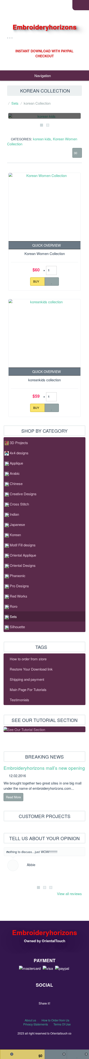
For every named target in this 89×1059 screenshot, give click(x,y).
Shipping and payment (27, 679)
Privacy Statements (35, 1024)
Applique (16, 463)
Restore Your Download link (31, 669)
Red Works (18, 595)
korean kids (42, 138)
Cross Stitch (19, 503)
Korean (15, 534)
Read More (13, 797)
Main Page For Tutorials (28, 689)
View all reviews (69, 893)
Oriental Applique (23, 555)
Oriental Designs (23, 565)
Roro (13, 606)
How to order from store (28, 658)
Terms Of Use (62, 1024)
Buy (36, 281)
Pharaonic (17, 575)
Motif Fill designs (23, 544)
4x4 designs (19, 452)
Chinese (16, 483)
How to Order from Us (55, 1020)
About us (30, 1020)
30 (76, 153)
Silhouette (17, 626)
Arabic (15, 473)
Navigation (43, 75)
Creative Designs (23, 493)
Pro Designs (19, 585)
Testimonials (19, 699)
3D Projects (19, 442)
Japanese (17, 524)
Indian (14, 514)
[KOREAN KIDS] (44, 115)
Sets (15, 103)
